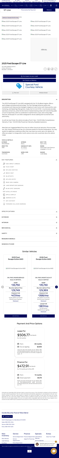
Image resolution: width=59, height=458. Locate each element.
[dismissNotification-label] (56, 442)
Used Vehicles (5, 440)
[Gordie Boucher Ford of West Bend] (6, 5)
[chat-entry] (54, 451)
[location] (42, 1)
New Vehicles (5, 438)
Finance (27, 434)
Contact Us (8, 416)
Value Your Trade (50, 436)
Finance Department (29, 436)
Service (15, 434)
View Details (15, 316)
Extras (48, 434)
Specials (38, 434)
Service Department (18, 436)
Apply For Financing (29, 439)
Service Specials (39, 440)
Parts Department (17, 442)
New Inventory (5, 435)
